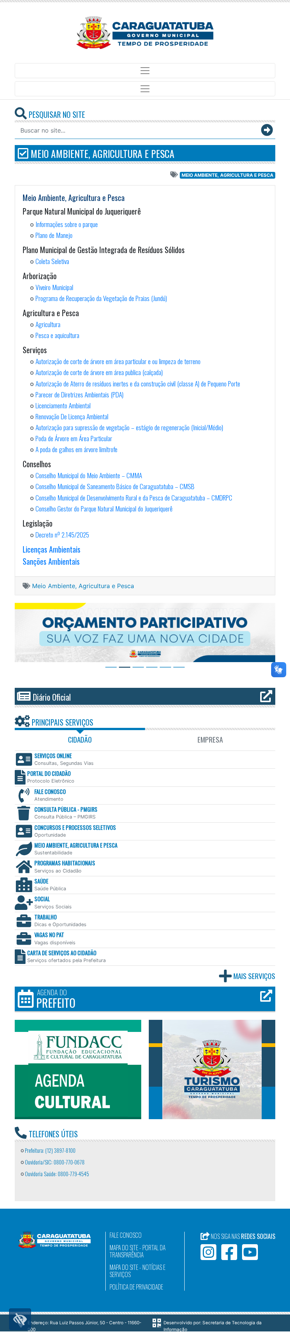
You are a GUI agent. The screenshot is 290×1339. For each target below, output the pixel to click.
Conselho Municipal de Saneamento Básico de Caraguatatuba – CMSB (114, 486)
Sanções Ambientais (51, 561)
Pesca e (44, 335)
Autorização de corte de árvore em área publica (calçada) (99, 372)
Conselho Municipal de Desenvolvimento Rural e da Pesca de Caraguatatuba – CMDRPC (133, 497)
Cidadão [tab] (80, 739)
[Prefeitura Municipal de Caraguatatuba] (145, 32)
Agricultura (47, 324)
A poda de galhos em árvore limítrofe (76, 449)
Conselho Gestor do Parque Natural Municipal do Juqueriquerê (104, 508)
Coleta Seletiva (52, 261)
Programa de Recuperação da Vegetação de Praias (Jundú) (101, 298)
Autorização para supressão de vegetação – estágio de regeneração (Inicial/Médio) (129, 427)
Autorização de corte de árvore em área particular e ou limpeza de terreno (118, 361)
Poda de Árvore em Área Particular (73, 438)
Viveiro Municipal (54, 287)
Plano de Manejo (53, 235)
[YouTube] (250, 1252)
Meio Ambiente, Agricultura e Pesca (101, 153)
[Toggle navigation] (145, 70)
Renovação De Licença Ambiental (71, 416)
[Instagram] (208, 1252)
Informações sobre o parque (66, 224)
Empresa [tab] (210, 739)
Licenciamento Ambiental (63, 405)
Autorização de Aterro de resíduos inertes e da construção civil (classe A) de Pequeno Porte (137, 383)
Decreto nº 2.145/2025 (62, 534)
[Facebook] (229, 1252)
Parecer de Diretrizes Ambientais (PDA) (79, 394)
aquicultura (67, 335)
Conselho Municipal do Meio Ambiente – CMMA (88, 475)
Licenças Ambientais (51, 549)
